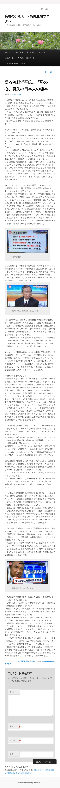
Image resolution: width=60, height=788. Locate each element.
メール (14, 740)
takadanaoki (47, 661)
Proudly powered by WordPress (30, 782)
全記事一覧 (9, 58)
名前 (14, 726)
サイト (12, 753)
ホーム (7, 52)
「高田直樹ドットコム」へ (15, 63)
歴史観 (32, 661)
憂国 (23, 661)
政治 (27, 661)
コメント (14, 691)
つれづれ (17, 661)
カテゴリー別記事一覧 (26, 58)
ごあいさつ (18, 52)
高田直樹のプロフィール (36, 52)
